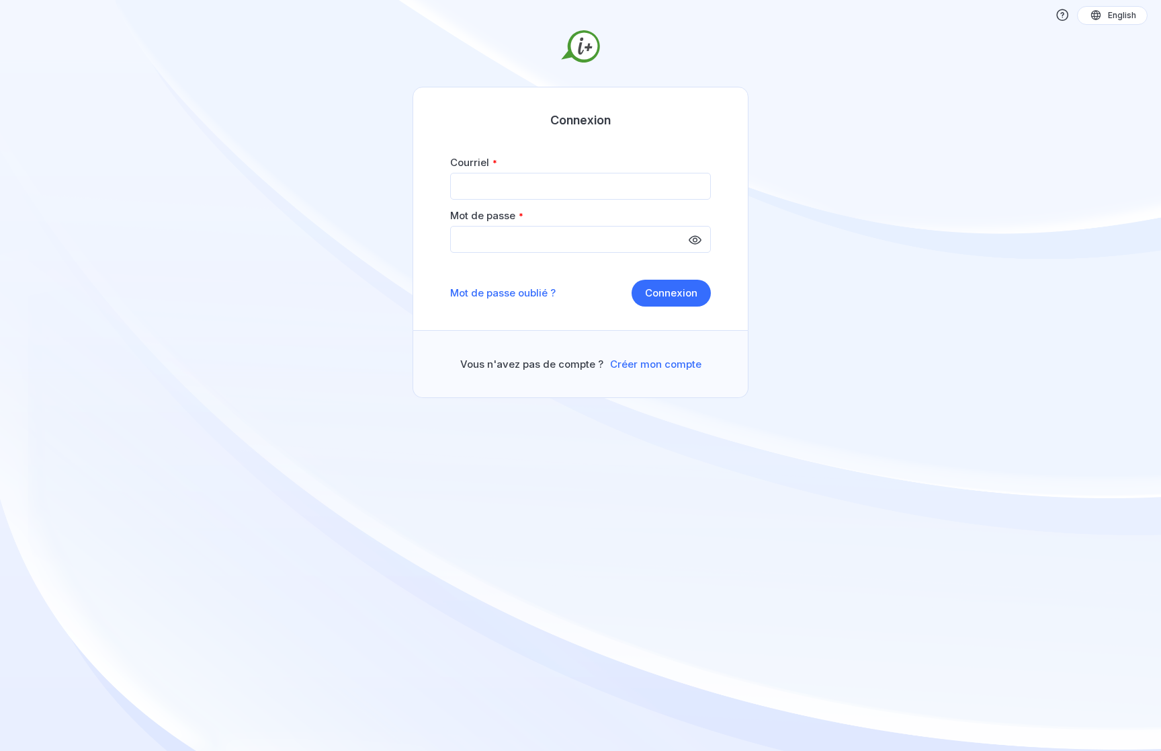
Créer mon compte (655, 364)
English (1122, 15)
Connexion (671, 292)
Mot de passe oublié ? (503, 293)
